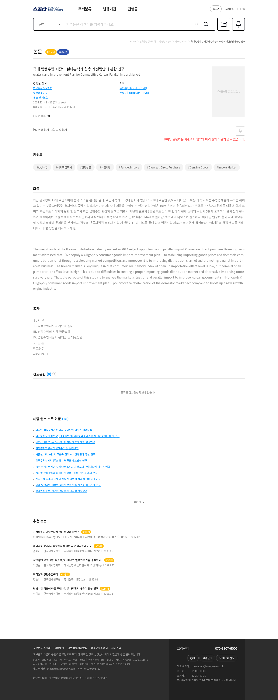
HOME (133, 41)
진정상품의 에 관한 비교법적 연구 (56, 532)
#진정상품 (85, 167)
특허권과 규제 (45, 574)
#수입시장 (105, 167)
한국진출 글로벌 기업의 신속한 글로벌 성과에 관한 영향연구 (68, 479)
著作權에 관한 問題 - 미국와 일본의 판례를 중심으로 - (67, 560)
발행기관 (109, 9)
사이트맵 (116, 648)
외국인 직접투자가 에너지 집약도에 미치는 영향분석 (64, 430)
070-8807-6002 (226, 648)
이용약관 (59, 648)
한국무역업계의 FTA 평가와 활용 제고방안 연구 (61, 460)
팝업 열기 (54, 374)
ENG (242, 9)
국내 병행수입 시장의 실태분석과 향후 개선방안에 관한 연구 (68, 485)
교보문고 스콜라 (42, 648)
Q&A (193, 658)
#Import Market (226, 167)
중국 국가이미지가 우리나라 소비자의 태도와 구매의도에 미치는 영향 (73, 467)
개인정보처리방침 (77, 648)
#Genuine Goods (198, 167)
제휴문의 (207, 658)
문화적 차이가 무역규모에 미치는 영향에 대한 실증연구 (65, 442)
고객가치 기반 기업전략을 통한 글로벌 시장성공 (61, 491)
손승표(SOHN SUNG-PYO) (134, 93)
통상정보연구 (40, 93)
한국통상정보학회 (42, 88)
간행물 (133, 9)
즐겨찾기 (238, 30)
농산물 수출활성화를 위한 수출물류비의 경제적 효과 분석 (67, 473)
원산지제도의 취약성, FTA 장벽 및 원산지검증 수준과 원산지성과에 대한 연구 (78, 436)
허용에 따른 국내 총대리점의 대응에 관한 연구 (65, 588)
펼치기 (137, 502)
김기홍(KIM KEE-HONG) (133, 88)
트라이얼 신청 (226, 658)
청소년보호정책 (99, 648)
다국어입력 (224, 30)
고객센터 (229, 9)
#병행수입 (42, 167)
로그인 (216, 8)
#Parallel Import (129, 167)
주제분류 (85, 9)
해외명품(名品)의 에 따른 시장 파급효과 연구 (62, 546)
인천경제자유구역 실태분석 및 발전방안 (57, 448)
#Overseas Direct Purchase (163, 167)
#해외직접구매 (64, 167)
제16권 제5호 (40, 97)
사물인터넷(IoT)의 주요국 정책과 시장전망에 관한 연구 (65, 454)
